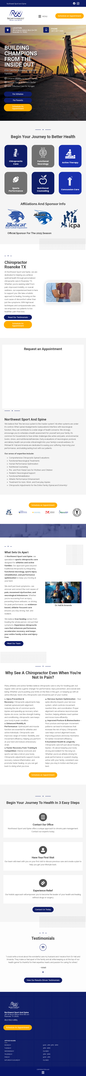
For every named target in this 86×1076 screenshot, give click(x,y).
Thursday (8, 1054)
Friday (7, 1057)
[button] (13, 643)
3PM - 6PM (46, 1048)
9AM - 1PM (46, 1057)
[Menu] (43, 1072)
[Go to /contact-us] (43, 823)
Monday (7, 1045)
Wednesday (9, 1051)
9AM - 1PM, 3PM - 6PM (50, 1045)
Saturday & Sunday (12, 1060)
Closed (46, 1051)
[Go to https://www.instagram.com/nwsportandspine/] (78, 4)
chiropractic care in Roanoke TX (18, 281)
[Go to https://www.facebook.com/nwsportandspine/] (74, 3)
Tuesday (7, 1048)
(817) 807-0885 (10, 1020)
